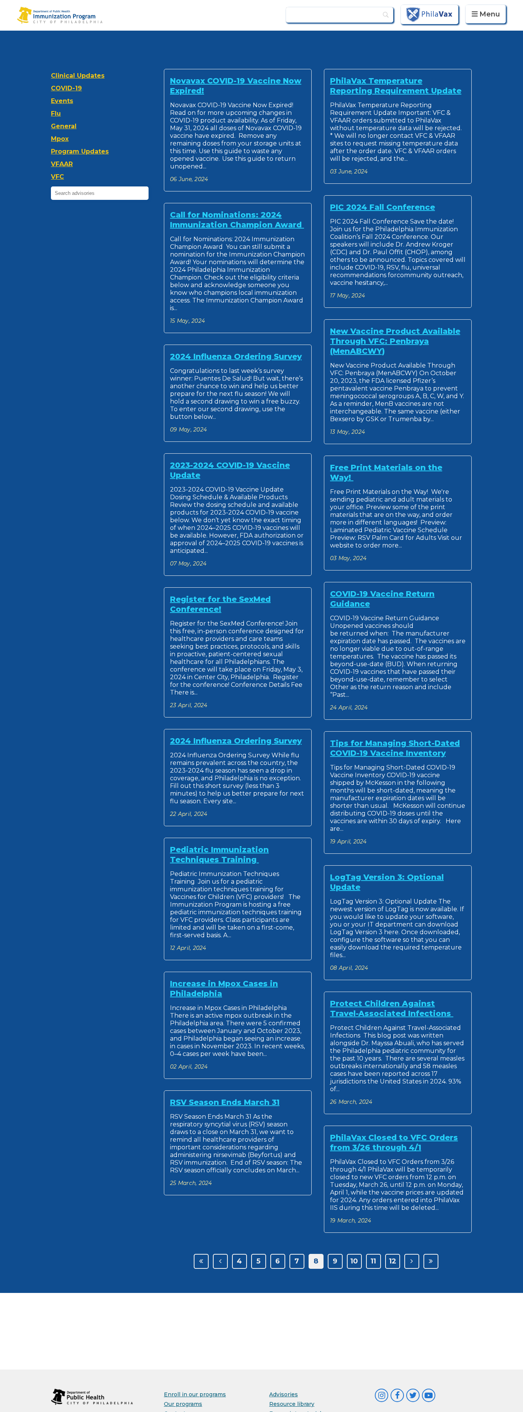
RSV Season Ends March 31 (224, 1102)
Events (62, 101)
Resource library (291, 1404)
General (64, 126)
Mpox (60, 138)
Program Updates (80, 151)
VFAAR (62, 164)
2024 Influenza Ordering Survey (236, 356)
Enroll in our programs (195, 1394)
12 (392, 1261)
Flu (56, 113)
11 (373, 1261)
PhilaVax (429, 14)
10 (354, 1261)
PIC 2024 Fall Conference (382, 207)
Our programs (183, 1404)
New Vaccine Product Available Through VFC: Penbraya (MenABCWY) (395, 341)
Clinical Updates (78, 75)
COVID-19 (66, 88)
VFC (57, 176)
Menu (489, 14)
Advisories (283, 1394)
